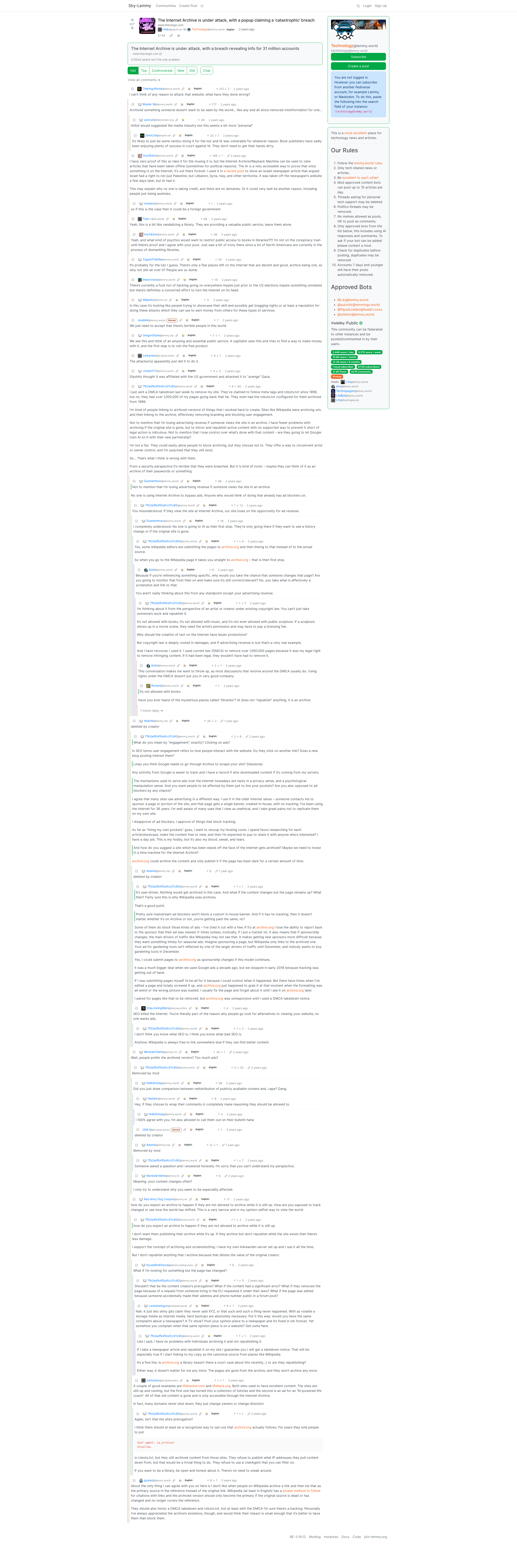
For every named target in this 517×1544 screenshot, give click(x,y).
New (181, 70)
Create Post (188, 6)
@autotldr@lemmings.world (358, 305)
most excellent (356, 133)
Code (357, 1537)
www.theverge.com (170, 25)
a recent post (234, 171)
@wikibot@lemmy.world (355, 314)
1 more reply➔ (151, 710)
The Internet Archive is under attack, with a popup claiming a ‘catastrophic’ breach (236, 20)
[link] (171, 35)
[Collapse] (132, 89)
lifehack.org (221, 1386)
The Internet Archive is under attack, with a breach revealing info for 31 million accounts (215, 48)
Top (144, 70)
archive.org (230, 547)
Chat (206, 70)
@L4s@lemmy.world (352, 300)
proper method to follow (301, 1491)
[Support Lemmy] (202, 6)
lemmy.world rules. (368, 163)
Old (192, 70)
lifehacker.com (194, 1386)
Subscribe (358, 57)
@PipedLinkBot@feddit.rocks (359, 309)
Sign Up (381, 6)
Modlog (337, 376)
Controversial (162, 70)
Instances (331, 1537)
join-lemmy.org (375, 1537)
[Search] (358, 6)
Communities (166, 6)
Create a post (358, 66)
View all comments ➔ (144, 80)
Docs (345, 1537)
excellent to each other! (360, 178)
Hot (133, 70)
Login (367, 6)
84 (163, 35)
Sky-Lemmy (139, 5)
